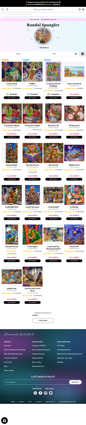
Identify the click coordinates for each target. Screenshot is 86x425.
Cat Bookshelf (53, 207)
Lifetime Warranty (38, 354)
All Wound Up (74, 125)
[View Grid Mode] (82, 53)
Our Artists (8, 362)
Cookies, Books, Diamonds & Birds (53, 247)
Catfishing (74, 207)
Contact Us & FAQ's (39, 346)
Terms (13, 402)
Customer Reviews (10, 358)
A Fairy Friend (11, 84)
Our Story (7, 346)
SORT (54, 54)
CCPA (30, 402)
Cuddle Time (11, 288)
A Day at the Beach (74, 84)
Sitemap (38, 402)
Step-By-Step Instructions (13, 354)
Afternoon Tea (53, 125)
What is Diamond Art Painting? (14, 350)
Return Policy (36, 362)
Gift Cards (60, 346)
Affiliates (60, 362)
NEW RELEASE (37, 129)
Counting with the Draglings (53, 85)
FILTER (18, 54)
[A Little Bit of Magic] (27, 129)
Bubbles (33, 84)
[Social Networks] (35, 393)
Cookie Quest (32, 246)
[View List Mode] (75, 53)
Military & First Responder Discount (69, 354)
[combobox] (43, 14)
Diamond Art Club (69, 402)
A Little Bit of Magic (11, 125)
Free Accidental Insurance (41, 350)
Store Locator (9, 370)
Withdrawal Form (38, 366)
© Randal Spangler (12, 85)
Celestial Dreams (11, 246)
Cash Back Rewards (64, 350)
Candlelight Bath (11, 207)
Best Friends (53, 165)
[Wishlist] (79, 10)
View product (74, 97)
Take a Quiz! (49, 388)
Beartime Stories (32, 165)
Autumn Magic (11, 165)
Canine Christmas (32, 207)
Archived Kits (50, 402)
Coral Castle (74, 246)
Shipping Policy (37, 358)
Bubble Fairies (74, 165)
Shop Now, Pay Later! (64, 358)
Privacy (21, 402)
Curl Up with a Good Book (32, 289)
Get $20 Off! (37, 388)
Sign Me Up (75, 382)
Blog (5, 366)
